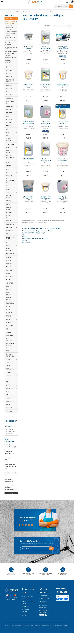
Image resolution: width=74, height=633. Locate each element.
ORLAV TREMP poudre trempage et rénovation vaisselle (28, 85)
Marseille (24, 236)
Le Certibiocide (43, 596)
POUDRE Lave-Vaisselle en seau (45, 197)
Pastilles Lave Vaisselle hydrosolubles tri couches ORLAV (28, 48)
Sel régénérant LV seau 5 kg (63, 159)
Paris (23, 234)
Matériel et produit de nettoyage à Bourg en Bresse (37, 231)
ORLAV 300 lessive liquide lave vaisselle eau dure (45, 122)
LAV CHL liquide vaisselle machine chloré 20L (28, 122)
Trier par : (48, 26)
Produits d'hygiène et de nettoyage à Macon (35, 238)
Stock (28, 59)
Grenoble (24, 240)
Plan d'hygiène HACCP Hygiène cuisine (62, 48)
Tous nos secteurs (27, 242)
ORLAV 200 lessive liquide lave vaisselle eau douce (62, 197)
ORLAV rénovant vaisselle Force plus (62, 85)
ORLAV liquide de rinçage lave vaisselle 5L (45, 85)
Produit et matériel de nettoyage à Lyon (34, 233)
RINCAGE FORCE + (28, 159)
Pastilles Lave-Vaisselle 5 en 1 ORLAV (28, 197)
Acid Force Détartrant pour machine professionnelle (45, 160)
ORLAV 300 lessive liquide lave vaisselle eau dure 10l (45, 48)
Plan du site (37, 627)
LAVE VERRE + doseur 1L (63, 122)
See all (11, 493)
